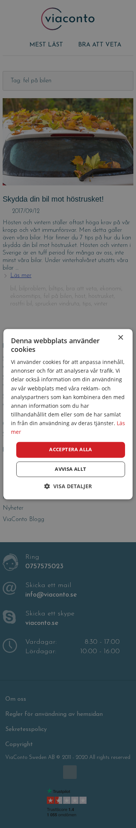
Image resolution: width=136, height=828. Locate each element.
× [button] (120, 338)
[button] (68, 486)
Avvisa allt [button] (70, 469)
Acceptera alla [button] (70, 449)
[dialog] (68, 414)
